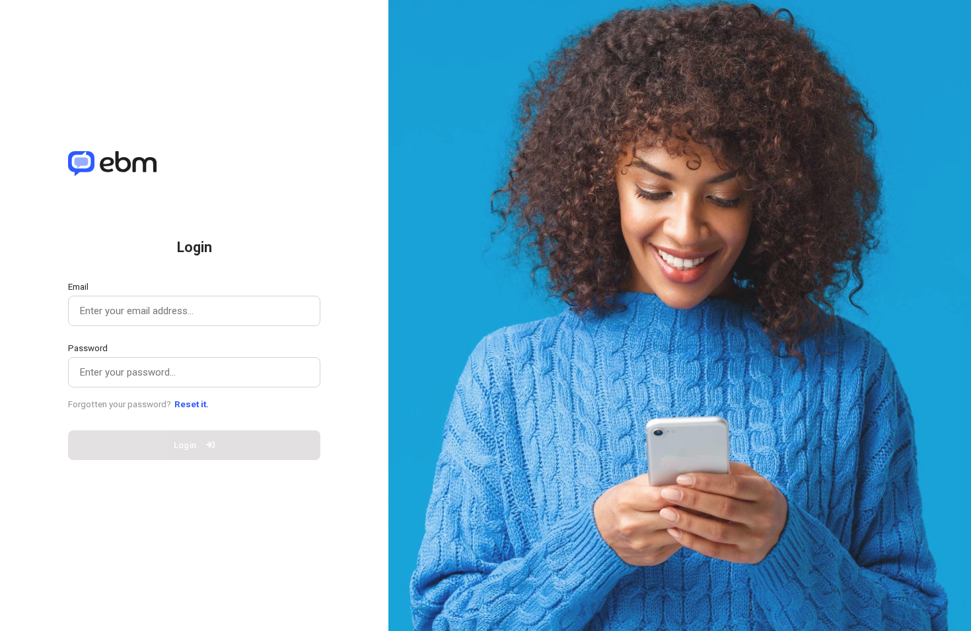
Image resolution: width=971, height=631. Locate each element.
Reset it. (191, 404)
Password (88, 348)
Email (78, 286)
